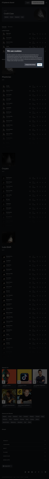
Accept (39, 64)
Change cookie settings (30, 64)
